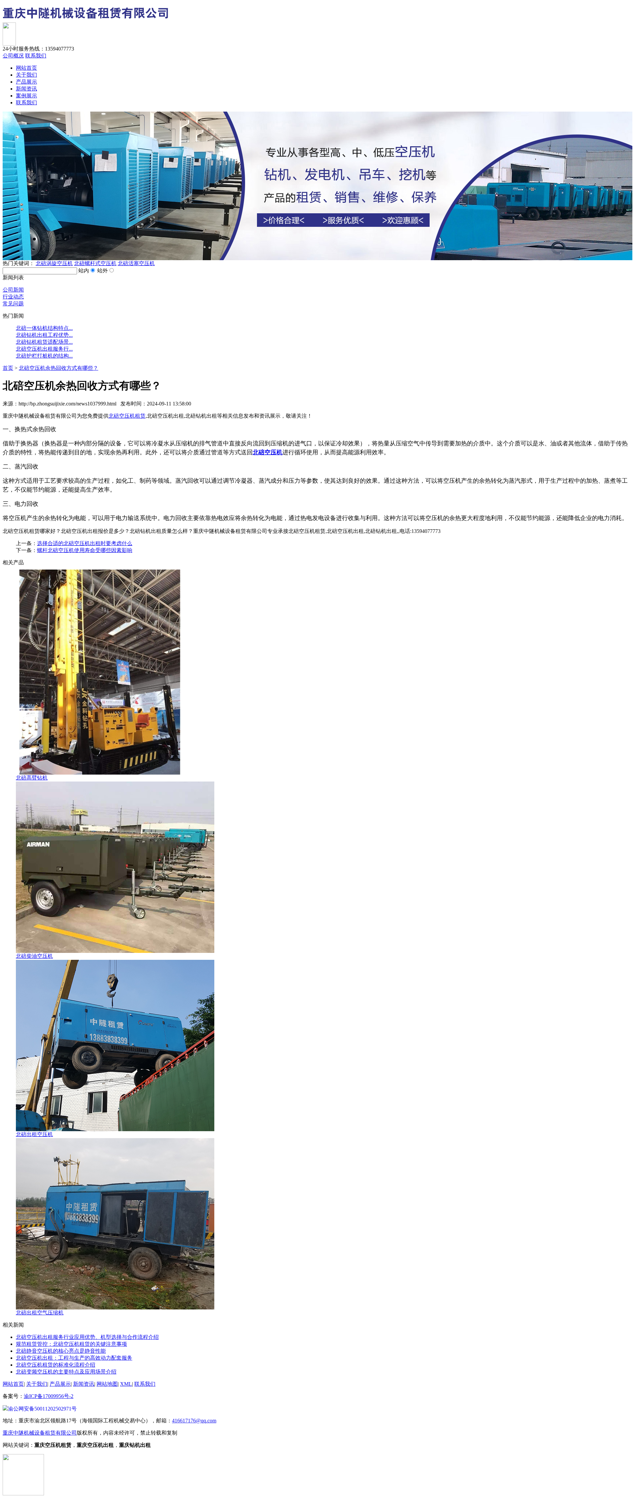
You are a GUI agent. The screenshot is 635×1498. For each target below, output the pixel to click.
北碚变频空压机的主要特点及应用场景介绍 (66, 1372)
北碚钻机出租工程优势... (44, 335)
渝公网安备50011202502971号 (42, 1408)
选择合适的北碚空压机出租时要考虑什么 (84, 543)
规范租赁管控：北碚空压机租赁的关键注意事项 (71, 1344)
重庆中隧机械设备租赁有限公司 (40, 1433)
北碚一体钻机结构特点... (44, 328)
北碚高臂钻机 (32, 778)
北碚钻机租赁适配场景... (44, 342)
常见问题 (13, 303)
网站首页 (26, 68)
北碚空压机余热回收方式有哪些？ (58, 368)
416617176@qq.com (194, 1420)
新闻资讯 (26, 88)
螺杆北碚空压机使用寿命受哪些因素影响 (84, 550)
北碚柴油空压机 (34, 956)
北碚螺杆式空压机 (95, 263)
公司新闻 (13, 290)
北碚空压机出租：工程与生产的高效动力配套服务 (74, 1358)
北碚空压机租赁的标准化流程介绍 (55, 1365)
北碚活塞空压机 (136, 263)
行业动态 (13, 296)
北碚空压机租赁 (127, 416)
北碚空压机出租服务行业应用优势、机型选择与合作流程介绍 (87, 1337)
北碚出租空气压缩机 (40, 1312)
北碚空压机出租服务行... (44, 349)
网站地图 (107, 1384)
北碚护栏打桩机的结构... (44, 356)
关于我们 (26, 75)
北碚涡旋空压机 (54, 263)
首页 (8, 368)
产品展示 (26, 82)
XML (126, 1384)
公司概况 (13, 55)
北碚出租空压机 (34, 1134)
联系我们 (35, 55)
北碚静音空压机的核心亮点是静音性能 (61, 1351)
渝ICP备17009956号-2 (48, 1396)
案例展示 (26, 95)
